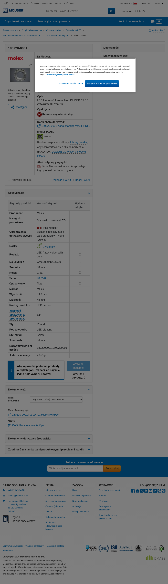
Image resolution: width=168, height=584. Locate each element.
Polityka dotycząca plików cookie (60, 75)
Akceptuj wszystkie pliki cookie (102, 84)
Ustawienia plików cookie (71, 83)
